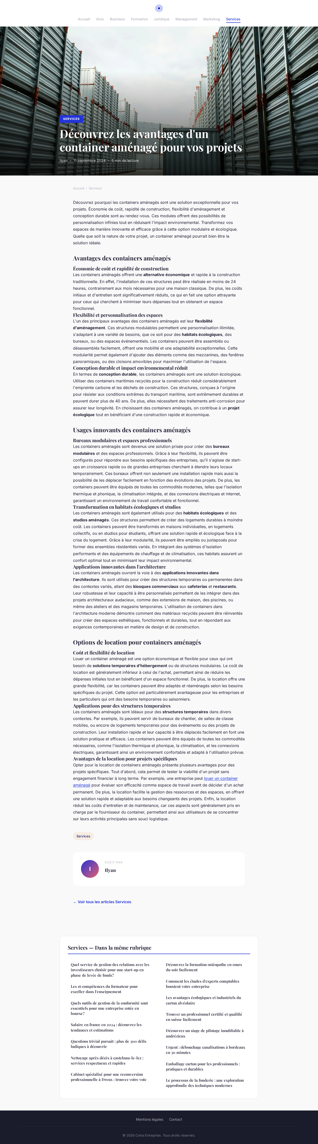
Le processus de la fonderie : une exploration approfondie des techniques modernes (205, 1083)
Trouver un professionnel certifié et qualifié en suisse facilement (204, 1017)
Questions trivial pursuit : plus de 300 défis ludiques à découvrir (108, 1044)
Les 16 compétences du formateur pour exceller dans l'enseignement (104, 989)
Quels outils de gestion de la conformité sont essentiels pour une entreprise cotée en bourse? (109, 1008)
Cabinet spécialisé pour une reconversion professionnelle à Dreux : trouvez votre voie (109, 1077)
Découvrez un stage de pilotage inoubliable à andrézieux (205, 1033)
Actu (100, 19)
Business (117, 19)
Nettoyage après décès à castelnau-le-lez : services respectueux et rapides (107, 1060)
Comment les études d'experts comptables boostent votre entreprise (202, 984)
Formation (139, 19)
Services (233, 19)
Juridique (161, 19)
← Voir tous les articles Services (102, 901)
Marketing (211, 19)
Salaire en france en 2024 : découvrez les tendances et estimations (106, 1027)
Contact (175, 1119)
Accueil (84, 19)
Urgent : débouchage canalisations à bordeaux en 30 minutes (205, 1050)
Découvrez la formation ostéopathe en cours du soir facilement (204, 967)
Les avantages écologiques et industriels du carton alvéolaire (203, 1000)
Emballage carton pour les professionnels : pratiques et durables (203, 1066)
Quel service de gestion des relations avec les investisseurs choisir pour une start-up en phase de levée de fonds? (110, 970)
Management (186, 19)
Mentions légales (149, 1119)
